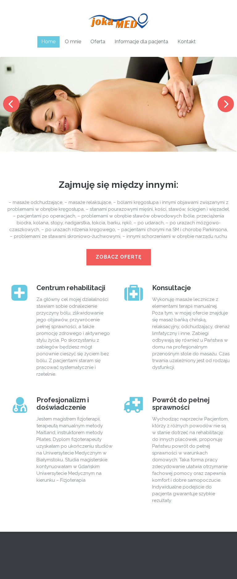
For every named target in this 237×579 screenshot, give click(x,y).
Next (226, 104)
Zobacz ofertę (119, 257)
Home (48, 41)
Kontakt (186, 41)
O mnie (73, 41)
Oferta (97, 41)
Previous (11, 104)
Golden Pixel (105, 565)
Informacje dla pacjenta (141, 41)
